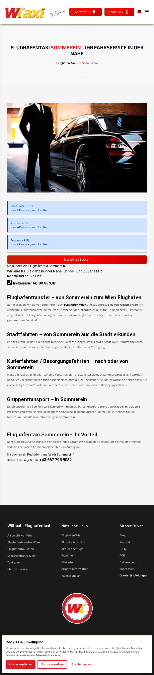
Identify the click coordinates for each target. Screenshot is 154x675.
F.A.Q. (123, 548)
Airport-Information (74, 568)
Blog (123, 535)
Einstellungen (81, 664)
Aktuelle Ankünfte (73, 542)
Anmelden (115, 12)
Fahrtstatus (81, 12)
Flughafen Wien (75, 304)
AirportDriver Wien (20, 535)
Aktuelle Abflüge (72, 548)
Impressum (127, 568)
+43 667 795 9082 (44, 283)
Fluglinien (67, 555)
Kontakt (125, 542)
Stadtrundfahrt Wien (21, 555)
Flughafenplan (71, 575)
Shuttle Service (17, 569)
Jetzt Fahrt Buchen (77, 259)
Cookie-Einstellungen (133, 575)
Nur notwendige (52, 664)
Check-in (67, 562)
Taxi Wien (13, 562)
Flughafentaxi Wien (20, 548)
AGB (122, 555)
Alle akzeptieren (20, 664)
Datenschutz (128, 562)
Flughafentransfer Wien (23, 542)
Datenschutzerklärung (48, 655)
